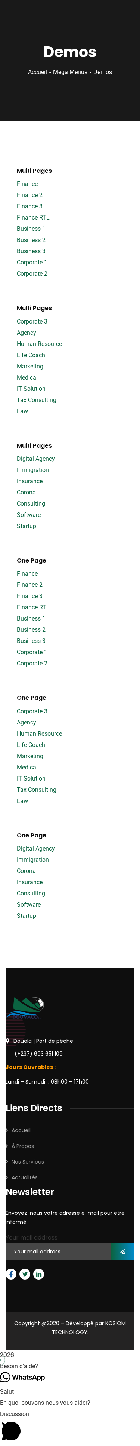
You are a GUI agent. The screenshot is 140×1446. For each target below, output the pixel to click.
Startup (26, 526)
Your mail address (31, 1237)
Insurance (30, 481)
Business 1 (31, 228)
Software (29, 514)
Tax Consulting (36, 400)
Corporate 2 (32, 273)
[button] (70, 1366)
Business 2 (31, 239)
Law (22, 411)
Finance (27, 183)
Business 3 (31, 251)
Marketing (30, 366)
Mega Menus (70, 72)
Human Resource (39, 343)
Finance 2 (30, 195)
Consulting (31, 503)
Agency (26, 332)
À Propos (23, 1146)
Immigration (33, 470)
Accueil (37, 72)
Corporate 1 (32, 262)
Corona (26, 492)
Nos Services (28, 1161)
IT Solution (31, 388)
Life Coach (31, 355)
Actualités (25, 1177)
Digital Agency (36, 458)
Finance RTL (33, 217)
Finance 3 (30, 206)
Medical (27, 377)
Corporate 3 (32, 321)
